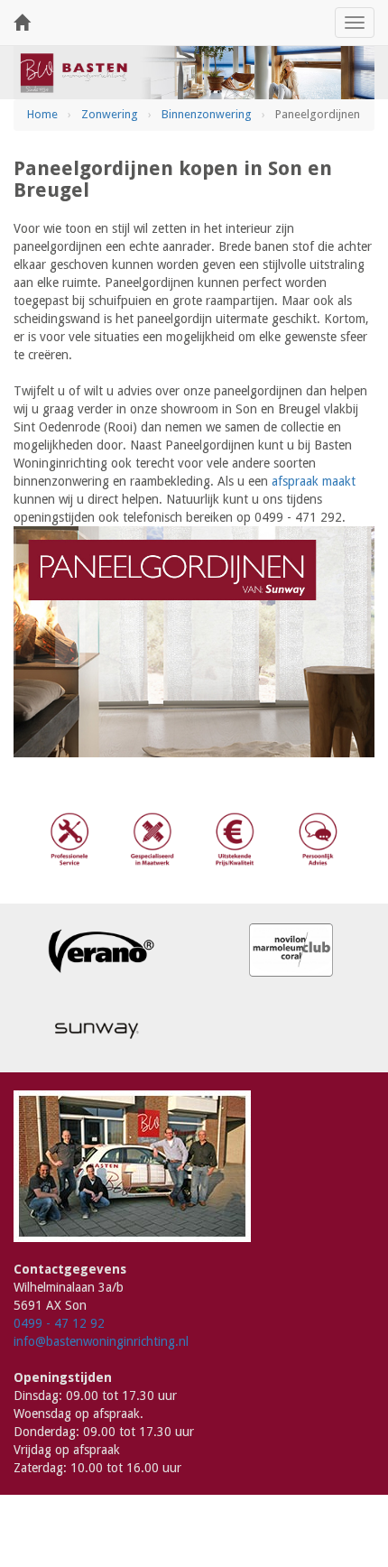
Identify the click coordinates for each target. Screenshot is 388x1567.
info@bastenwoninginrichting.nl (101, 1341)
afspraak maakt (314, 481)
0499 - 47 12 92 (59, 1323)
